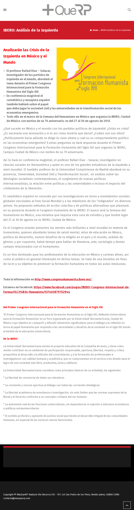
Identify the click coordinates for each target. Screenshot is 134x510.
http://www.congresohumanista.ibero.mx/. (63, 279)
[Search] (128, 10)
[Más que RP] (67, 10)
